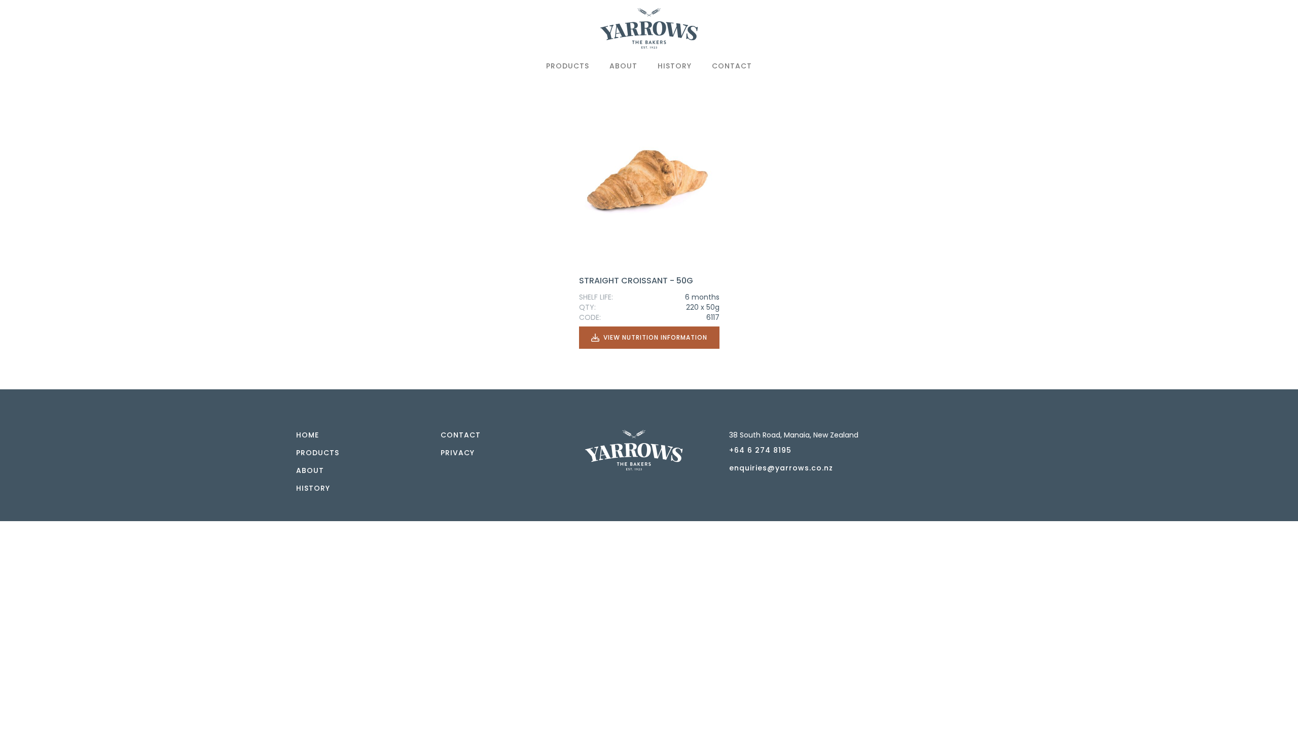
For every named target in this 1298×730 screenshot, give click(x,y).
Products (567, 66)
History (675, 66)
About (623, 66)
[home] (649, 32)
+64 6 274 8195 (760, 450)
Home (307, 435)
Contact (732, 66)
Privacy (458, 453)
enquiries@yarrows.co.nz (781, 468)
